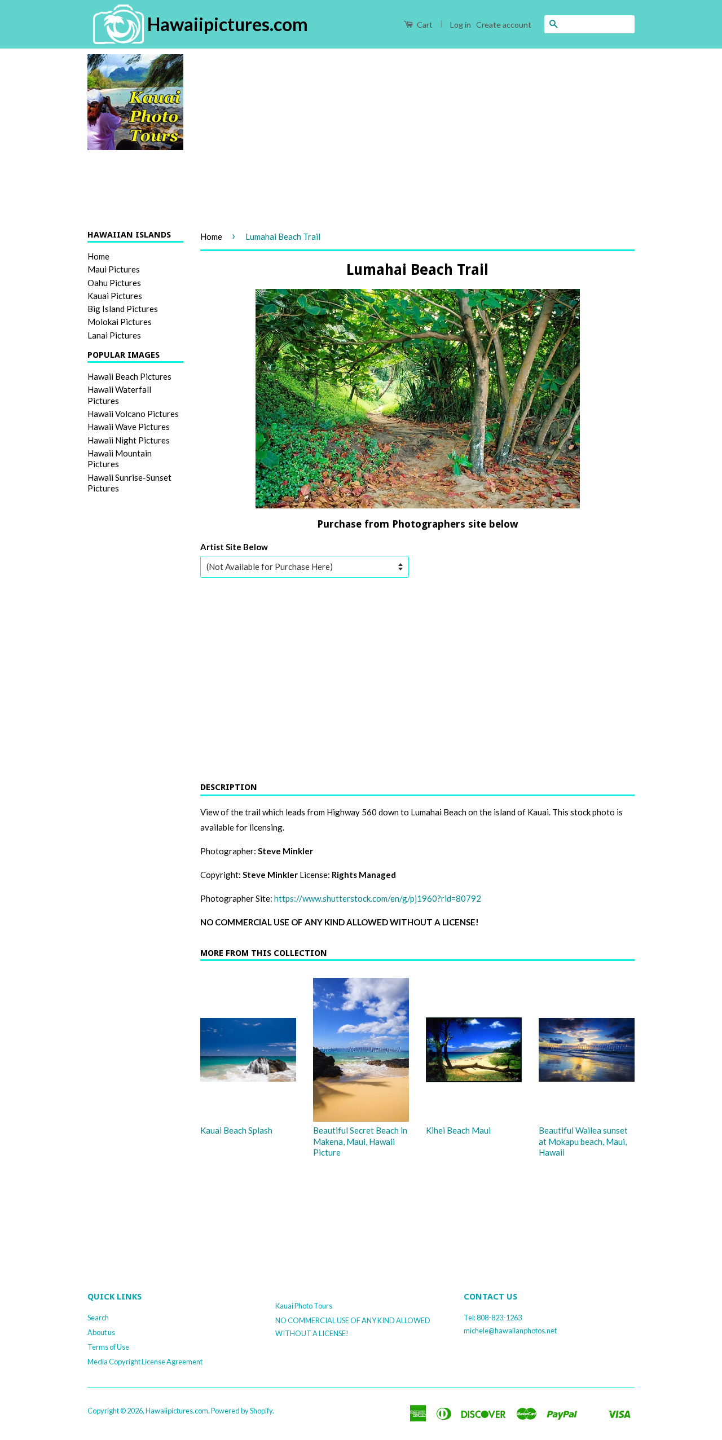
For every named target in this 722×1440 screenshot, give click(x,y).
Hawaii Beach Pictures (129, 376)
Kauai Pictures (114, 296)
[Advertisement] (417, 133)
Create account (503, 24)
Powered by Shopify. (242, 1410)
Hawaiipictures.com (177, 1410)
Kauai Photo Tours (303, 1305)
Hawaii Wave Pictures (128, 427)
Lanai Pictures (114, 335)
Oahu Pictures (114, 283)
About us (101, 1332)
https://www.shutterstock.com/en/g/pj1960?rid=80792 (377, 898)
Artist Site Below (234, 547)
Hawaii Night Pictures (128, 440)
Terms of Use (108, 1346)
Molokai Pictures (119, 322)
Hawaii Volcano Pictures (133, 414)
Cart (424, 24)
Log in (460, 24)
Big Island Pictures (122, 309)
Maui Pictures (113, 269)
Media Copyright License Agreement (144, 1361)
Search (98, 1317)
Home (98, 256)
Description (228, 787)
